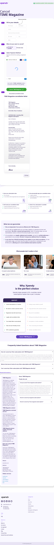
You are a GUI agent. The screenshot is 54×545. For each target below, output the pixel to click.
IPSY (3, 482)
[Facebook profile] (2, 501)
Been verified (5, 481)
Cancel (15, 89)
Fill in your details (12, 22)
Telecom (29, 504)
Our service (3, 525)
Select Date (20, 47)
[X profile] (4, 501)
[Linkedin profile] (7, 501)
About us (3, 523)
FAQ (2, 516)
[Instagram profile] (9, 501)
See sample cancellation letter (16, 93)
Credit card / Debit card (12, 59)
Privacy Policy (4, 533)
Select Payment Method (13, 53)
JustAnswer (5, 476)
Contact (2, 529)
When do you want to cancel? (15, 44)
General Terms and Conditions (7, 535)
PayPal (9, 78)
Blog (2, 531)
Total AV (4, 477)
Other (29, 500)
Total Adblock (5, 479)
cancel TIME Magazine (10, 451)
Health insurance (31, 512)
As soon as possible (10, 47)
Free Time (30, 502)
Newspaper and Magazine (33, 510)
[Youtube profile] (11, 501)
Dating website (31, 506)
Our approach (3, 527)
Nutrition (29, 508)
